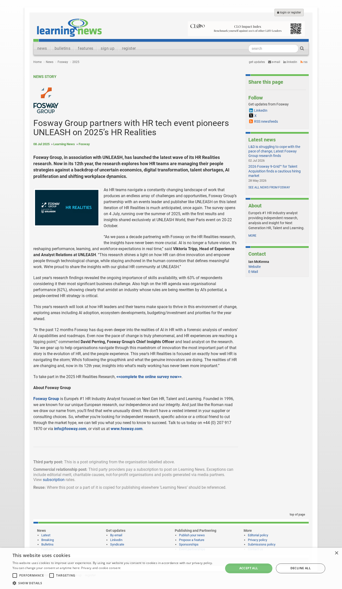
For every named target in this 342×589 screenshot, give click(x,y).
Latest (45, 535)
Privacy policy (257, 540)
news (42, 48)
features (85, 48)
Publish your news (192, 535)
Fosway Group (46, 398)
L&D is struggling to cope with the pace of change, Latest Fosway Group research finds (274, 151)
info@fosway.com (70, 428)
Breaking (47, 540)
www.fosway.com (126, 428)
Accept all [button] (248, 568)
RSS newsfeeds (266, 121)
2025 (75, 62)
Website (254, 267)
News (49, 62)
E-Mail (253, 272)
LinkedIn (291, 62)
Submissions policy (261, 544)
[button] (115, 583)
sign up (107, 48)
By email (116, 535)
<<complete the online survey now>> (149, 376)
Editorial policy (258, 535)
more (252, 235)
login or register (290, 12)
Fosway (63, 62)
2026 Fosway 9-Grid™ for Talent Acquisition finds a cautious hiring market (274, 170)
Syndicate (117, 544)
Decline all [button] (300, 568)
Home (37, 62)
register (129, 48)
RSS (305, 62)
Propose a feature (191, 540)
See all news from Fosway (269, 187)
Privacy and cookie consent (101, 568)
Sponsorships (189, 544)
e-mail (275, 62)
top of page (297, 514)
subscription (54, 479)
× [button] (336, 553)
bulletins (63, 48)
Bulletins (47, 544)
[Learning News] (69, 27)
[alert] (171, 568)
